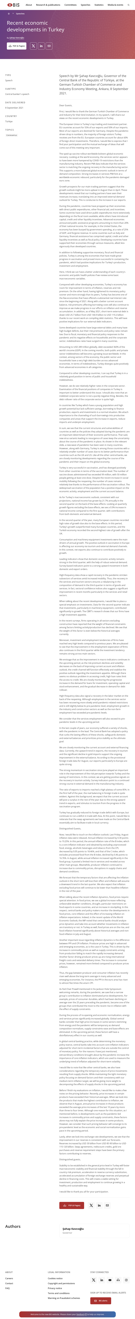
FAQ (7, 1288)
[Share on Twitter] (33, 46)
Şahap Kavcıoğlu (16, 37)
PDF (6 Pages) (19, 46)
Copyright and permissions (61, 1283)
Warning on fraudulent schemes (64, 1298)
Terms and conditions (59, 1293)
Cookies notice (55, 1278)
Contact (9, 1283)
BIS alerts (103, 1300)
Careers (9, 1278)
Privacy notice (55, 1288)
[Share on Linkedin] (41, 46)
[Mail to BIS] (49, 46)
